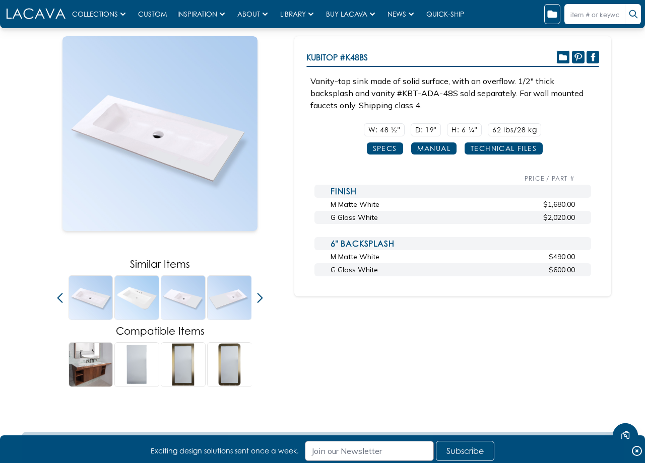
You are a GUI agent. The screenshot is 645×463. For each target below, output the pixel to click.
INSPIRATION (197, 14)
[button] (60, 298)
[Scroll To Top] (625, 405)
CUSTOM (153, 14)
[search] (633, 14)
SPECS (385, 148)
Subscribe (465, 451)
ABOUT (248, 14)
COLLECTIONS (95, 14)
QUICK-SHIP (445, 14)
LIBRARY (293, 14)
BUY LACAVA (346, 14)
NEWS (397, 14)
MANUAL (433, 148)
